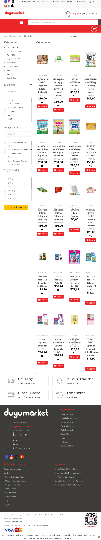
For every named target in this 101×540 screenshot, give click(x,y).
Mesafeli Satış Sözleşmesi (15, 481)
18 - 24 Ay (11, 194)
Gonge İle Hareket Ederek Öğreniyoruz (69, 481)
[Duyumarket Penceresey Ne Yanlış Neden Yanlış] (90, 59)
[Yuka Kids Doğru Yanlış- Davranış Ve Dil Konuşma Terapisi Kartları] (90, 190)
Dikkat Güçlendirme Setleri (74, 78)
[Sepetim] (94, 29)
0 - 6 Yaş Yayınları (15, 103)
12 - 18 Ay (11, 190)
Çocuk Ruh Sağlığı (15, 153)
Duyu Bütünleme (13, 59)
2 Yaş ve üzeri (13, 198)
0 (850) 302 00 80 (88, 13)
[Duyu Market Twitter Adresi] (12, 2)
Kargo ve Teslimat (12, 485)
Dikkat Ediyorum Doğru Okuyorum (67, 485)
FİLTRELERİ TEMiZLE (16, 207)
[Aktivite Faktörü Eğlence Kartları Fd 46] (90, 256)
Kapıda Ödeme (11, 493)
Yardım (7, 473)
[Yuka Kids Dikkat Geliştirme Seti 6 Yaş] (58, 190)
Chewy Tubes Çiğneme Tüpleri (66, 469)
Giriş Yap (82, 2)
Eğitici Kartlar (42, 272)
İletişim (20, 435)
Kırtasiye (10, 74)
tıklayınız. (70, 538)
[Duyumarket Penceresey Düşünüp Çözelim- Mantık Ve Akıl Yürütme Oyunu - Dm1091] (74, 126)
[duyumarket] (14, 13)
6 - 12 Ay (11, 186)
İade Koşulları (10, 489)
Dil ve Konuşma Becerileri (18, 161)
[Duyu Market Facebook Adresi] (6, 2)
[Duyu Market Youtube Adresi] (6, 6)
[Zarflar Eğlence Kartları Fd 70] (42, 319)
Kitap (9, 70)
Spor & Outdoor (13, 78)
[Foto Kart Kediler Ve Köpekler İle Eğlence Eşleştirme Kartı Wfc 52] (42, 256)
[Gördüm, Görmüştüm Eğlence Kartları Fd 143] (58, 319)
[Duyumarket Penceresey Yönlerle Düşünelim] (42, 126)
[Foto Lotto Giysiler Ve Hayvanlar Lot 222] (74, 256)
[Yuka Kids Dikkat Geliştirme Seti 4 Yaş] (90, 126)
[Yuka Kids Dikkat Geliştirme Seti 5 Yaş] (42, 190)
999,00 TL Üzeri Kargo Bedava (35, 1)
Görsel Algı (27, 36)
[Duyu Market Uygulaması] (9, 6)
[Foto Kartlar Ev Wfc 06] (58, 256)
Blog (5, 500)
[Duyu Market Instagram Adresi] (9, 2)
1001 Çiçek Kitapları (15, 107)
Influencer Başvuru (22, 448)
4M (9, 115)
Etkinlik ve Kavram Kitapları (42, 145)
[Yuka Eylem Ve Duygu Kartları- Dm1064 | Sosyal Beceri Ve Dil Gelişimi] (58, 59)
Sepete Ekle (43, 108)
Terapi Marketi (12, 55)
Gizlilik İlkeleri (10, 496)
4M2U (10, 119)
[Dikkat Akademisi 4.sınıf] (74, 59)
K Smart (11, 100)
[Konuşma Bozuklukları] (74, 319)
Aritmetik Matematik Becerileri (20, 149)
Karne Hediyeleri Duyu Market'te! (67, 473)
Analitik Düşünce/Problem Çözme (18, 144)
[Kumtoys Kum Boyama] (74, 190)
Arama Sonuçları (10, 36)
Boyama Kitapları (75, 207)
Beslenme (12, 157)
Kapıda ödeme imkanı (63, 1)
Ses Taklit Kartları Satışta (64, 477)
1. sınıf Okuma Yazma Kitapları (42, 78)
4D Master (12, 111)
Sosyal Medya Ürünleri (13, 469)
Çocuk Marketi (12, 66)
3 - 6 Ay (11, 183)
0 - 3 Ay (11, 179)
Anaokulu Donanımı (14, 51)
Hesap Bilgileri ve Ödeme (15, 477)
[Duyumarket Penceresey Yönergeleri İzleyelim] (58, 126)
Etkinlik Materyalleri (58, 76)
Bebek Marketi (12, 62)
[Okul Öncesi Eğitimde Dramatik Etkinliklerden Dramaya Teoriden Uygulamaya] (90, 319)
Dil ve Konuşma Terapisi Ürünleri (91, 210)
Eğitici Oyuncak (13, 47)
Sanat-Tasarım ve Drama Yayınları (91, 338)
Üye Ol (94, 2)
